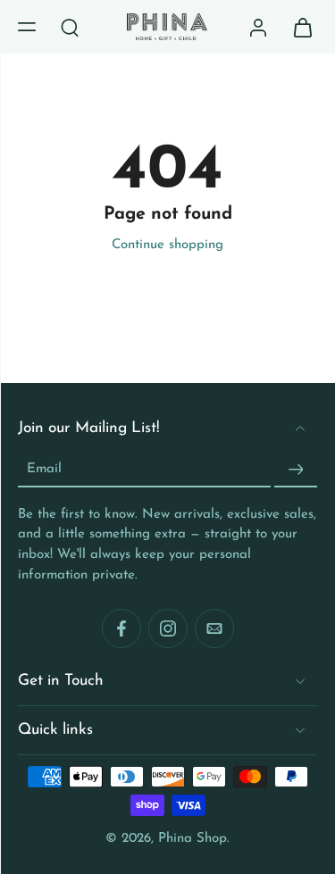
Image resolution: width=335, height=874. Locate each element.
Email (44, 469)
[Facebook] (121, 629)
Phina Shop (192, 838)
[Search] (69, 27)
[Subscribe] (295, 470)
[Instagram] (168, 629)
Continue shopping (167, 245)
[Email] (214, 629)
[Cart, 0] (297, 26)
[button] (26, 27)
